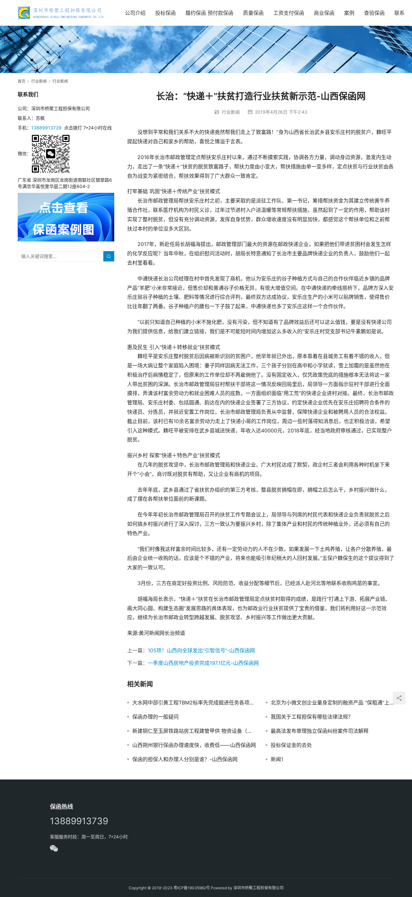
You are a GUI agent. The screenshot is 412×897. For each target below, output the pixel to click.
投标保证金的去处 (291, 745)
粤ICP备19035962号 (191, 887)
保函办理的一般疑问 (155, 717)
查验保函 (374, 13)
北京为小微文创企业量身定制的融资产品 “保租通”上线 (332, 702)
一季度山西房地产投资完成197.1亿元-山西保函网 (203, 663)
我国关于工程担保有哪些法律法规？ (312, 717)
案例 (349, 13)
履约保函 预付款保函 (209, 13)
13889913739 (46, 127)
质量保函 (253, 13)
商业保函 (324, 13)
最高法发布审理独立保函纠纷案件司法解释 (320, 731)
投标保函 (165, 13)
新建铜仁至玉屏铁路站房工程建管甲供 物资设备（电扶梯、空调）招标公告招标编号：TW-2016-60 (194, 731)
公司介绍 (135, 13)
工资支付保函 (288, 13)
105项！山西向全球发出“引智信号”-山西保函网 (201, 650)
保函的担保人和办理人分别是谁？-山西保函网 (185, 759)
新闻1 (277, 759)
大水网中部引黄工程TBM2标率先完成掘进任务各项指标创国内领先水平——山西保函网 (194, 702)
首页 (21, 81)
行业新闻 (231, 112)
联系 (399, 13)
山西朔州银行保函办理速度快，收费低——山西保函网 (194, 745)
